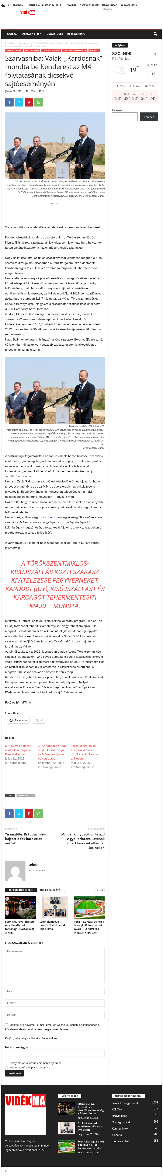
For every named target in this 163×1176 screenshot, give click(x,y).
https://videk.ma (37, 870)
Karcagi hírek (129, 5)
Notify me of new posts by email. (30, 1067)
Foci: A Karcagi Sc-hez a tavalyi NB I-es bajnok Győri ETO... (91, 1145)
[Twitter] (19, 102)
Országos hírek (89, 5)
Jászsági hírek (121, 1141)
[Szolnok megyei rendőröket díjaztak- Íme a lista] (54, 907)
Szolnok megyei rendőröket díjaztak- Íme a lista (52, 925)
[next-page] (102, 890)
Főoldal (71, 5)
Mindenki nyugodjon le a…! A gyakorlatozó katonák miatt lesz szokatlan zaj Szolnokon (83, 841)
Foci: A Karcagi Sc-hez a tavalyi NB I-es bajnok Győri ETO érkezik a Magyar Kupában (89, 927)
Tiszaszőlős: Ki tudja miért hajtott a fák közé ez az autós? (26, 838)
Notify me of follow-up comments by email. (36, 1063)
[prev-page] (97, 890)
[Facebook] (9, 102)
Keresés (117, 110)
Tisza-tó (94, 50)
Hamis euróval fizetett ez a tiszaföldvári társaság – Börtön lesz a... (91, 1108)
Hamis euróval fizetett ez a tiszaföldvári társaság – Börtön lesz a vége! (19, 927)
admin (34, 864)
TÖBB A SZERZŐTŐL (51, 889)
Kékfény (117, 1109)
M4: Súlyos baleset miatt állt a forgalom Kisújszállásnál (18, 750)
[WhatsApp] (38, 102)
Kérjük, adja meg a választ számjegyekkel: (31, 1038)
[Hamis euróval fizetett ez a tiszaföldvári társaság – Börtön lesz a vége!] (20, 907)
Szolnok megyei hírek (74, 50)
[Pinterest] (29, 102)
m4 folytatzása (26, 795)
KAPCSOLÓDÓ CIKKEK (20, 889)
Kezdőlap (9, 42)
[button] (155, 34)
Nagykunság (109, 5)
